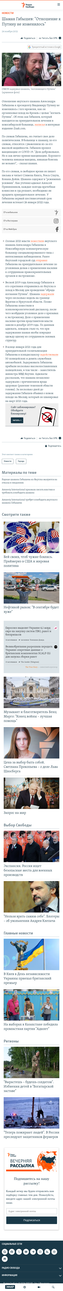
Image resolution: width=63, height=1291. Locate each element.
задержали (47, 294)
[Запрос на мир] (31, 793)
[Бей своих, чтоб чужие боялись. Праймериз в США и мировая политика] (31, 537)
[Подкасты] (54, 1252)
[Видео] (39, 1287)
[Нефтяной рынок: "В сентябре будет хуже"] (31, 588)
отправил (41, 260)
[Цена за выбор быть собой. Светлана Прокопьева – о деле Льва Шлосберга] (31, 743)
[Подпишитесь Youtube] (26, 1252)
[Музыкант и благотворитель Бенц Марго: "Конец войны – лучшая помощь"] (31, 692)
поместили (37, 241)
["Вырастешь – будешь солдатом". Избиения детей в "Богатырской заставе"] (31, 1062)
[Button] (27, 38)
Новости (8, 13)
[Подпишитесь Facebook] (12, 1252)
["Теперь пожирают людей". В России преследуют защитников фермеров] (31, 1113)
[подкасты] (24, 1287)
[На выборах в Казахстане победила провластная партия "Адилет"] (31, 1005)
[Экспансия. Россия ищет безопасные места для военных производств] (31, 846)
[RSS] (47, 1252)
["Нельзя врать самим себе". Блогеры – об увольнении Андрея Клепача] (31, 897)
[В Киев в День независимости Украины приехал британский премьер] (31, 954)
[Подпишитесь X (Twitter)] (19, 1252)
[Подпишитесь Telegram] (33, 1252)
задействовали (49, 355)
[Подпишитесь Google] (5, 1252)
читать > (17, 420)
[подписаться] (5, 1259)
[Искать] (53, 1287)
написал (40, 125)
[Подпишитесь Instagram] (40, 1252)
